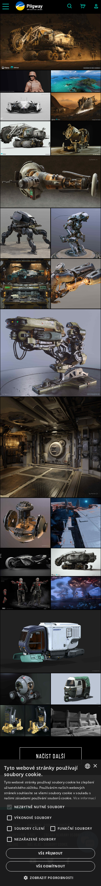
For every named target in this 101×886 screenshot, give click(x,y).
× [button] (95, 766)
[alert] (50, 822)
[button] (50, 877)
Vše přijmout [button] (50, 853)
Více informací (84, 798)
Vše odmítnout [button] (50, 866)
